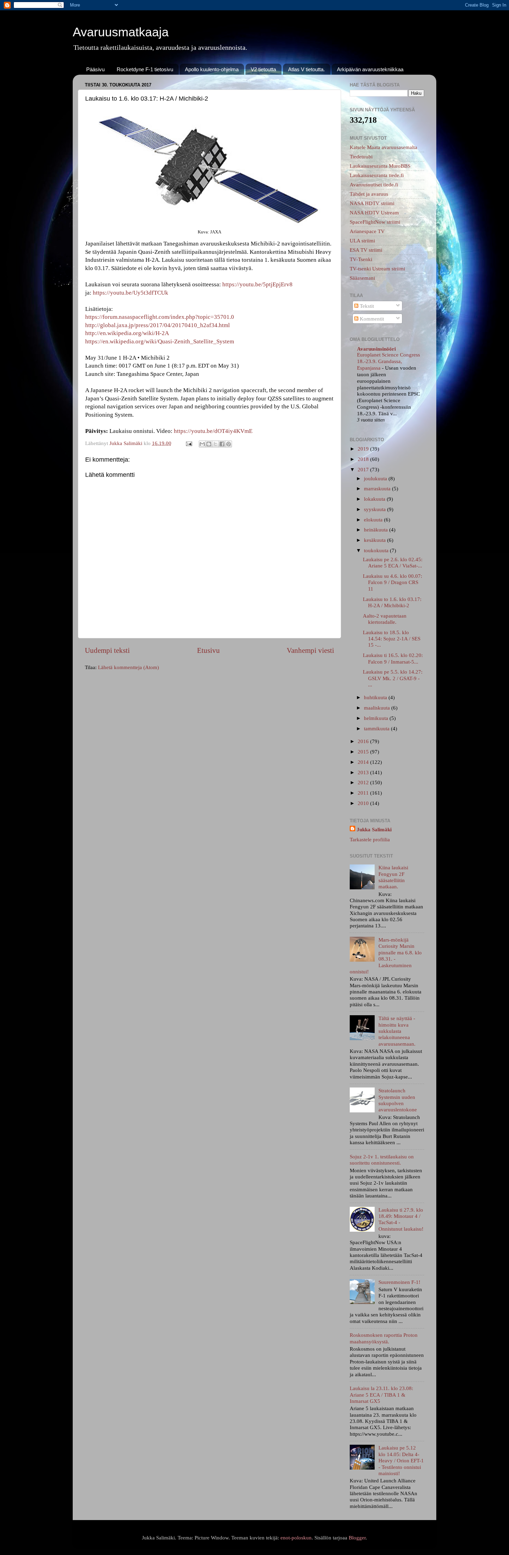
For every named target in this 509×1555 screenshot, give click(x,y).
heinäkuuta (376, 530)
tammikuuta (377, 728)
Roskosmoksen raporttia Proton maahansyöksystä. (384, 1338)
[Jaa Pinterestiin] (228, 444)
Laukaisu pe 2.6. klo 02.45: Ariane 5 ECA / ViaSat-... (392, 562)
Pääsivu (95, 69)
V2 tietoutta (263, 69)
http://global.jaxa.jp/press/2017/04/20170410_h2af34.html (157, 325)
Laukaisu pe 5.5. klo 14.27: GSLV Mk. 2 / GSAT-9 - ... (392, 678)
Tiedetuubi (361, 156)
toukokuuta (377, 550)
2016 (364, 741)
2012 (364, 782)
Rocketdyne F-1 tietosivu (145, 69)
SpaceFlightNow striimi (375, 222)
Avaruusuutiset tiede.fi (374, 184)
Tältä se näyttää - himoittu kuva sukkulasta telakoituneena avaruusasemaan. (397, 1030)
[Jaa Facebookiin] (221, 444)
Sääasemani (362, 278)
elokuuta (374, 519)
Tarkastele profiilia (370, 839)
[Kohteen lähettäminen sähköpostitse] (202, 444)
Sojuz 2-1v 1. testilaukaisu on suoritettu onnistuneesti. (382, 1160)
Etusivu (208, 650)
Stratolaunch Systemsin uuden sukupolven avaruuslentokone (397, 1099)
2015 (364, 752)
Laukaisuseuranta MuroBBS (380, 166)
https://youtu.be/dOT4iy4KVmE (213, 431)
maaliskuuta (377, 708)
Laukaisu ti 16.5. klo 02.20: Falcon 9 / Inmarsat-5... (393, 658)
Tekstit (366, 306)
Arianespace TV (367, 231)
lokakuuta (375, 499)
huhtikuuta (376, 697)
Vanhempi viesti (310, 650)
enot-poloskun (296, 1537)
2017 (364, 469)
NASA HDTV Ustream (374, 212)
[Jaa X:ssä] (215, 444)
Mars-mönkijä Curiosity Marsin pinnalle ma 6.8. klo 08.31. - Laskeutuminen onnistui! (386, 955)
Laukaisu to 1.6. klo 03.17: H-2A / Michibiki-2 (392, 602)
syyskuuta (375, 509)
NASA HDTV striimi (372, 203)
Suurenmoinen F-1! (399, 1282)
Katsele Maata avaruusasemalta (383, 147)
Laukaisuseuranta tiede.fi (377, 175)
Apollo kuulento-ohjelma (212, 69)
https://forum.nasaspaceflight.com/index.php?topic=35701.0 (159, 317)
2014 (364, 762)
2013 (364, 772)
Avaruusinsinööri (376, 349)
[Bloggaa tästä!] (208, 444)
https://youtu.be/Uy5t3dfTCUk (130, 292)
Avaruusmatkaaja (121, 32)
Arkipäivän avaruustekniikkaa (370, 69)
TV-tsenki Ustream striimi (377, 268)
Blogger (357, 1537)
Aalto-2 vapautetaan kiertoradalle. (385, 619)
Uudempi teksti (107, 650)
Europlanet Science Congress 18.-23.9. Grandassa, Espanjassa (388, 361)
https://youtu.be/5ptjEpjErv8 (257, 284)
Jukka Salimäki (374, 829)
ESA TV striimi (366, 250)
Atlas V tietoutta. (306, 69)
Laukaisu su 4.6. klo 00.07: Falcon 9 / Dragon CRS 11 (392, 582)
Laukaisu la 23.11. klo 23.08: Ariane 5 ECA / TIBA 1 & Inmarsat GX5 (381, 1394)
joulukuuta (376, 478)
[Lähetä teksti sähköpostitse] (189, 443)
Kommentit (371, 319)
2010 (364, 803)
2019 (364, 449)
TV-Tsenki (361, 259)
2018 (364, 459)
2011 (364, 793)
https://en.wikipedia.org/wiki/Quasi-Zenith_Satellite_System (159, 341)
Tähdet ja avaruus (369, 194)
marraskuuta (378, 488)
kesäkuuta (375, 540)
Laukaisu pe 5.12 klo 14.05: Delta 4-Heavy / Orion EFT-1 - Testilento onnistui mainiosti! (401, 1460)
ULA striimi (362, 240)
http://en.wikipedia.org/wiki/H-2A (127, 333)
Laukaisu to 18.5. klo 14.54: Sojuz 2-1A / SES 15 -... (391, 638)
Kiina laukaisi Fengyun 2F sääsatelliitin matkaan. (393, 876)
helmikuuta (377, 718)
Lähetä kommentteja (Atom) (128, 667)
